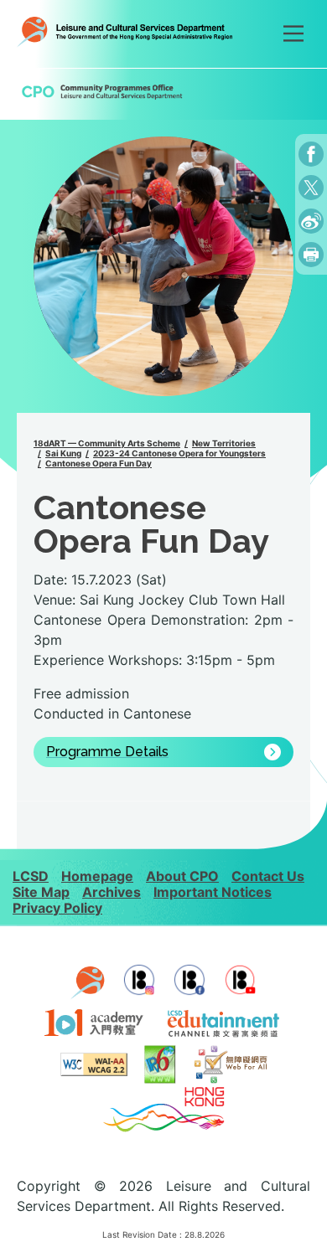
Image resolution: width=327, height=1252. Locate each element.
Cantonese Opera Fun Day (98, 463)
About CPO (182, 876)
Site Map (41, 892)
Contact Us (267, 876)
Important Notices (212, 892)
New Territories (224, 443)
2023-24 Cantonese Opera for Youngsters (179, 453)
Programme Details (107, 752)
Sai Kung (63, 453)
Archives (111, 892)
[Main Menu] (293, 33)
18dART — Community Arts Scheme (107, 443)
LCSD (31, 876)
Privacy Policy (57, 907)
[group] (163, 266)
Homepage (97, 876)
